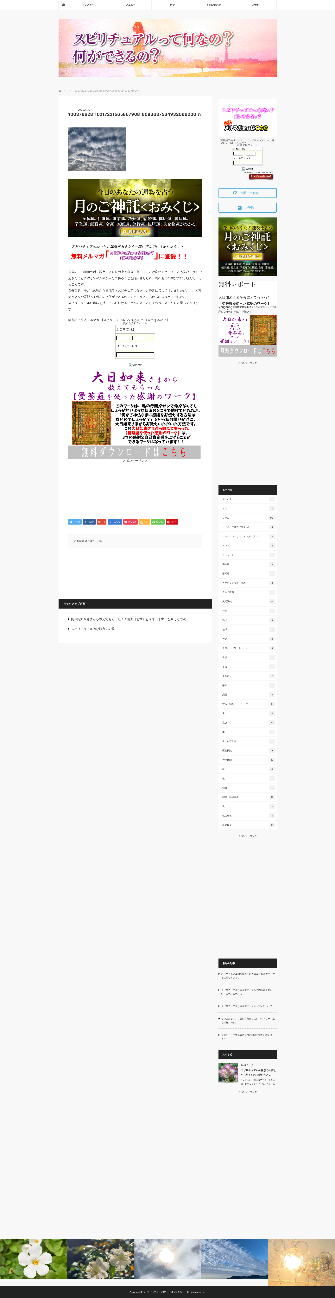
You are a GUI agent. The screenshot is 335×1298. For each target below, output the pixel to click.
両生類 (247, 564)
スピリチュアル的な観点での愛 (93, 629)
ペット (247, 545)
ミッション (247, 554)
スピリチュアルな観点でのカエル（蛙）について (246, 1006)
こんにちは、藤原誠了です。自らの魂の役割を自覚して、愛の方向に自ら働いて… (258, 1084)
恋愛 (247, 694)
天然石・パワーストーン (247, 648)
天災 (247, 638)
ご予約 (255, 4)
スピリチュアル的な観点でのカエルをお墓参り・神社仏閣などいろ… (248, 975)
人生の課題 (247, 592)
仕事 (247, 610)
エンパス (247, 499)
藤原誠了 (89, 541)
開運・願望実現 (247, 797)
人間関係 (247, 601)
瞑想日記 (247, 750)
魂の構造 (247, 824)
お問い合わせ (214, 4)
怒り (247, 685)
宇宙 (247, 666)
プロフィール (89, 4)
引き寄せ (247, 676)
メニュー (130, 4)
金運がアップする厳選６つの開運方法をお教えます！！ (246, 1036)
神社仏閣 (247, 759)
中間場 (247, 573)
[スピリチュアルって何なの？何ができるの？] (168, 76)
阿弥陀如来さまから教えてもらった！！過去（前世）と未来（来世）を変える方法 (128, 619)
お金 (247, 508)
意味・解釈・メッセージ (247, 703)
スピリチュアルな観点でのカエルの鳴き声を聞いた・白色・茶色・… (246, 992)
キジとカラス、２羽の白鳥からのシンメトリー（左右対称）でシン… (248, 1020)
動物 (247, 620)
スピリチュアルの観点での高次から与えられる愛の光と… (258, 1072)
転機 (247, 787)
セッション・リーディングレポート (247, 536)
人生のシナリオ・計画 (247, 582)
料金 (172, 4)
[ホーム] (63, 5)
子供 (247, 657)
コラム (248, 517)
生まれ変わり (247, 741)
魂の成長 (247, 815)
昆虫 (247, 722)
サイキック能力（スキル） (247, 527)
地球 (247, 629)
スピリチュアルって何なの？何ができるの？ (164, 1292)
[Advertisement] (135, 489)
